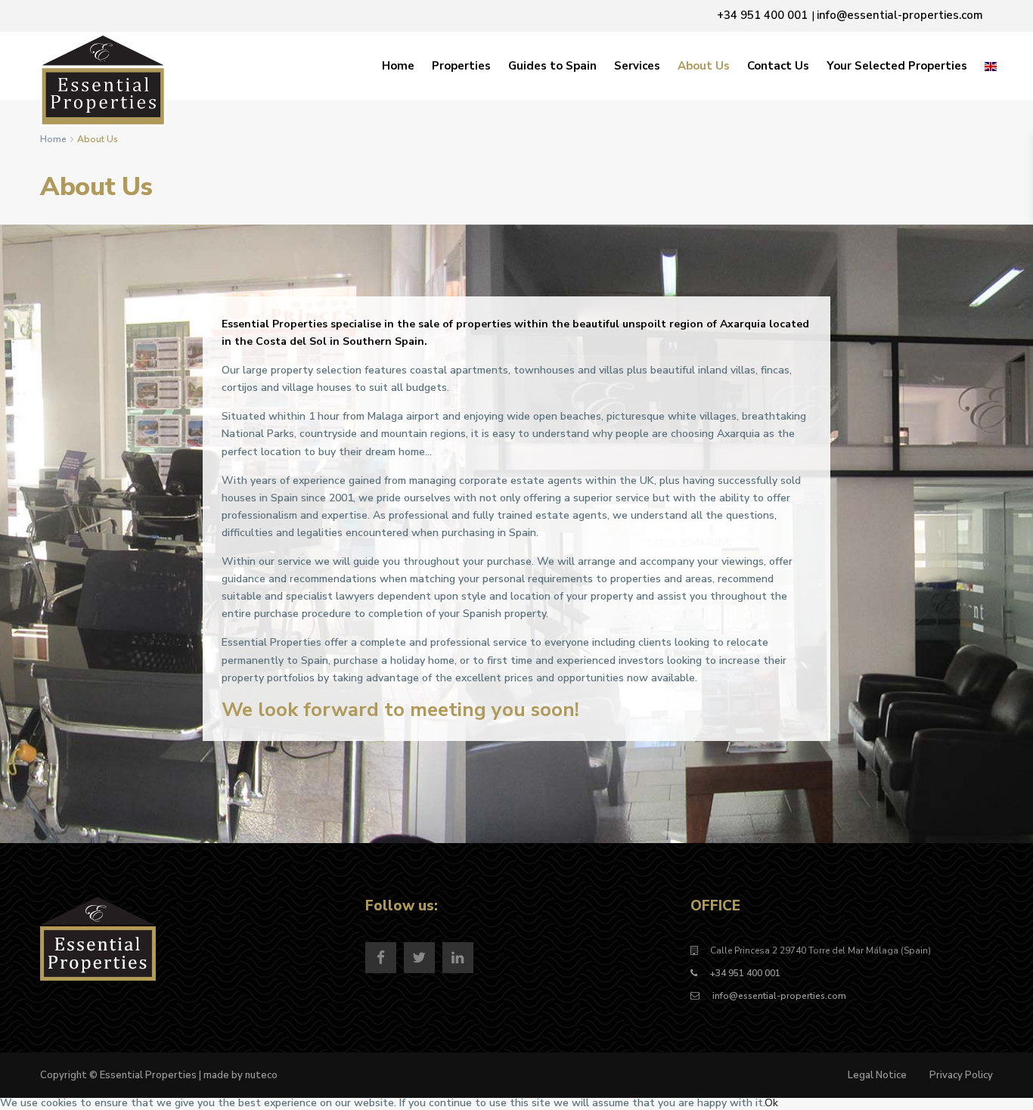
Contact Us (778, 65)
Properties (461, 65)
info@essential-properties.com (778, 996)
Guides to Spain (552, 65)
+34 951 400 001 (745, 973)
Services (637, 65)
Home (398, 65)
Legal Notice (877, 1075)
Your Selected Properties (897, 65)
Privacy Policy (961, 1075)
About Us (704, 65)
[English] (990, 66)
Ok (771, 1103)
